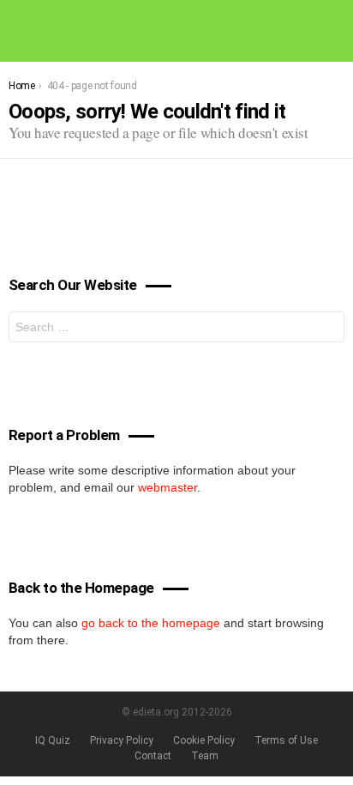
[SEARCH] (337, 31)
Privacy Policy (121, 740)
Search (327, 329)
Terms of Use (286, 740)
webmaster (167, 487)
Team (204, 756)
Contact (153, 756)
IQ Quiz (52, 740)
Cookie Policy (204, 740)
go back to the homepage (150, 623)
